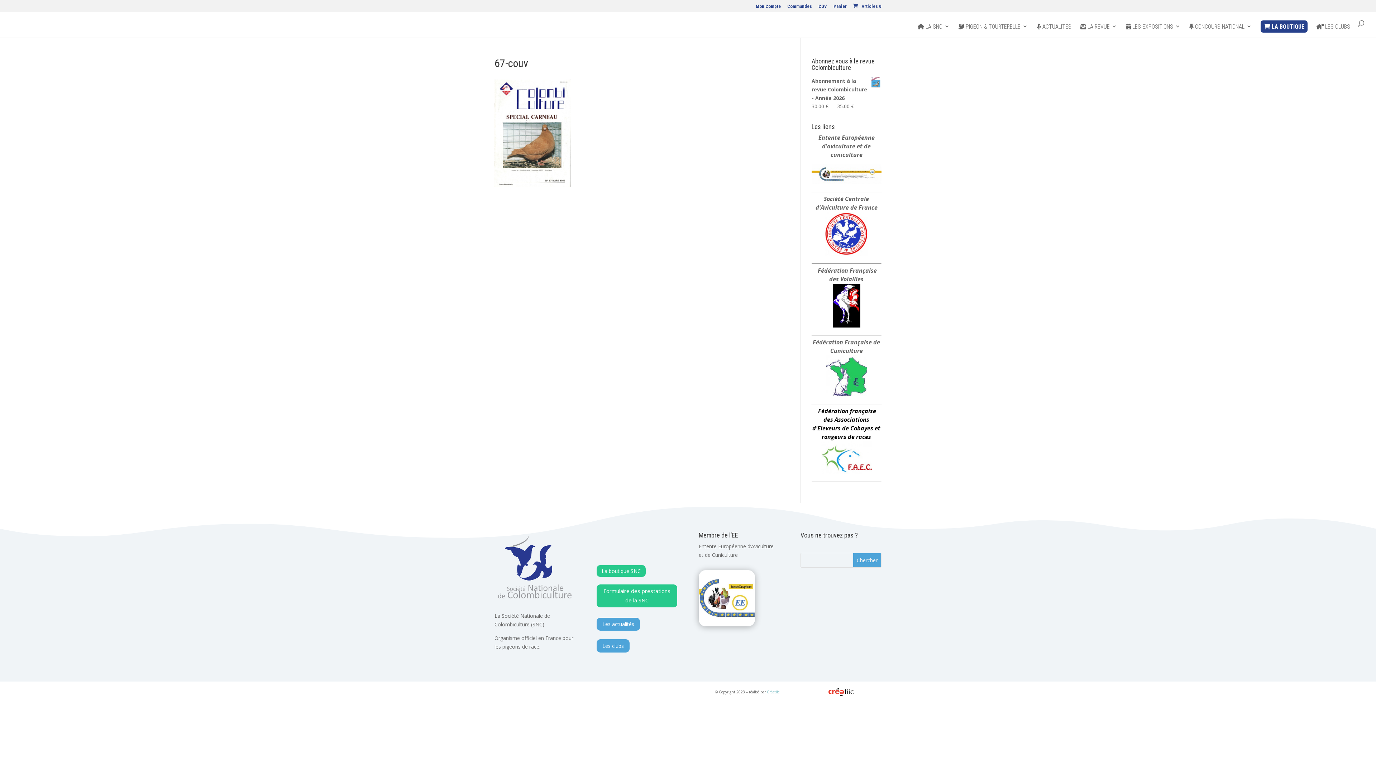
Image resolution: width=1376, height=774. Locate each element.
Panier (840, 6)
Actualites (1056, 27)
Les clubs (1337, 27)
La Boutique (1287, 26)
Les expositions (1152, 27)
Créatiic (773, 691)
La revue (1098, 27)
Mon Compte (768, 6)
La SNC (933, 27)
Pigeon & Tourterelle (992, 27)
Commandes (799, 6)
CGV (822, 6)
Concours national (1219, 27)
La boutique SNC (621, 571)
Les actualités (618, 624)
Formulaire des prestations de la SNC (636, 595)
